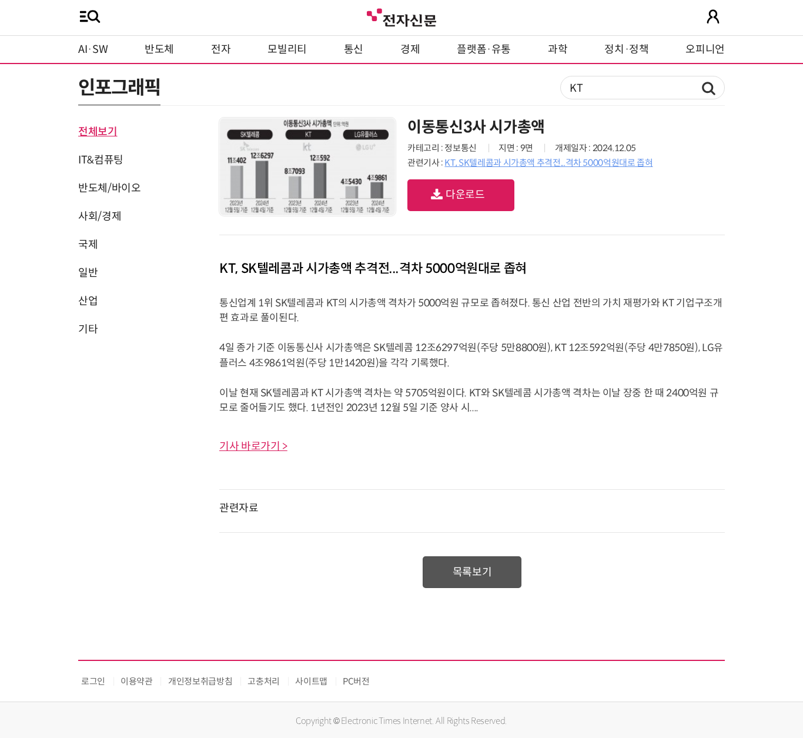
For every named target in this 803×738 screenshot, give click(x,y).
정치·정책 (626, 49)
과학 (557, 49)
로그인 (93, 681)
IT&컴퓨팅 (100, 159)
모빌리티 (287, 49)
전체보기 (98, 131)
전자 (220, 49)
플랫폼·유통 (484, 49)
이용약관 (137, 681)
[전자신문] (401, 16)
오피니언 (705, 49)
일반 (88, 272)
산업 (88, 301)
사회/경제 (99, 216)
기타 (88, 329)
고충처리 (263, 681)
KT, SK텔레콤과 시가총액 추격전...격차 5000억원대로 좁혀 (548, 162)
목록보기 (472, 572)
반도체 (159, 49)
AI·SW (93, 49)
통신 (353, 49)
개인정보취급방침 (200, 681)
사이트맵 (311, 681)
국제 (88, 244)
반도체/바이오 (109, 188)
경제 (410, 49)
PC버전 (356, 681)
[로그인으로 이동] (713, 16)
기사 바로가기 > (253, 446)
